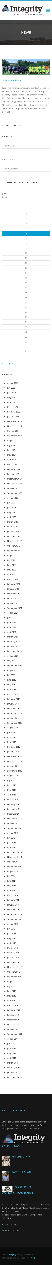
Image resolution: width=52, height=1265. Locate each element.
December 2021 (14, 593)
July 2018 (11, 732)
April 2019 (11, 689)
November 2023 (14, 483)
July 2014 (11, 876)
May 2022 (11, 569)
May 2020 (11, 660)
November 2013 (14, 914)
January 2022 (13, 589)
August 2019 (12, 670)
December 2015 (14, 814)
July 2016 (11, 780)
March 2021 (12, 636)
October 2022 (13, 545)
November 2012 (14, 967)
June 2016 (11, 785)
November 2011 (14, 1024)
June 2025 (11, 392)
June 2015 (11, 842)
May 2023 (11, 512)
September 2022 (14, 550)
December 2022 (14, 536)
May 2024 (11, 455)
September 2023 (14, 493)
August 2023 (12, 498)
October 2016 (13, 766)
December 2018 (14, 708)
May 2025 (11, 397)
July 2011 (11, 1043)
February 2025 (13, 411)
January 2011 (13, 1072)
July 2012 (11, 986)
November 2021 (14, 598)
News (19, 80)
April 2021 (11, 632)
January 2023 (13, 531)
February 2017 (13, 747)
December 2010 (14, 1077)
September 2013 (14, 919)
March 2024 (12, 464)
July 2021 (11, 617)
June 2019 (11, 680)
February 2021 (13, 641)
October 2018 (13, 718)
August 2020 (12, 656)
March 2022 (12, 579)
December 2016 (14, 756)
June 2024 (11, 450)
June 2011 (11, 1048)
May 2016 (11, 790)
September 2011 (14, 1034)
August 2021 (12, 613)
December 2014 (14, 852)
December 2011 (14, 1019)
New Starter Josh (21, 1172)
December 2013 (14, 909)
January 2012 (13, 1015)
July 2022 (11, 560)
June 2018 (11, 737)
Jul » (11, 363)
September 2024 (14, 435)
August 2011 (12, 1039)
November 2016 (14, 761)
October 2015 (13, 823)
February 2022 (13, 584)
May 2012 (11, 995)
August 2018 (12, 727)
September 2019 (14, 665)
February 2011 (13, 1067)
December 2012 (14, 962)
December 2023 (14, 478)
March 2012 (12, 1005)
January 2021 (13, 646)
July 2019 (11, 675)
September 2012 (14, 976)
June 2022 (11, 565)
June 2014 (11, 881)
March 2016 (12, 799)
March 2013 (12, 948)
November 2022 (14, 541)
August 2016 (12, 775)
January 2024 (13, 474)
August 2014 (12, 871)
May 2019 (11, 684)
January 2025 (13, 416)
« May (4, 363)
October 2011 (13, 1029)
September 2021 (14, 608)
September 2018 (14, 723)
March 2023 (12, 522)
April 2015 (11, 847)
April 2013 (11, 943)
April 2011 (11, 1058)
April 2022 (11, 574)
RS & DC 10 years (23, 1187)
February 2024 (13, 469)
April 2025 (11, 402)
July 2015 (11, 837)
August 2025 (12, 383)
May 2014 (11, 885)
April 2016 (11, 794)
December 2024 (14, 421)
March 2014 (12, 895)
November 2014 (14, 857)
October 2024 (13, 431)
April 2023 (11, 517)
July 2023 (11, 502)
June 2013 (11, 933)
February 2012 (13, 1010)
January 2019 (13, 703)
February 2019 (13, 699)
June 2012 (11, 991)
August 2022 (12, 555)
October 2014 (13, 861)
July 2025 (11, 388)
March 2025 (12, 407)
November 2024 (14, 426)
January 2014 (13, 905)
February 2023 (13, 526)
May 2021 (11, 627)
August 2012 (12, 981)
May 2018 (11, 742)
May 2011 (11, 1053)
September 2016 (14, 770)
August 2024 (12, 440)
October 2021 (13, 603)
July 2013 (11, 928)
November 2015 (14, 818)
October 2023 (13, 488)
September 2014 (14, 866)
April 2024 (11, 459)
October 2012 (13, 972)
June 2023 (11, 507)
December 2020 (14, 651)
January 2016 (13, 809)
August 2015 (12, 833)
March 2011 (12, 1062)
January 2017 (13, 751)
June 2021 (11, 622)
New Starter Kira (21, 1157)
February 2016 (13, 804)
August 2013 (12, 924)
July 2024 (11, 445)
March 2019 (12, 694)
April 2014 (11, 890)
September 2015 (14, 828)
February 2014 (13, 900)
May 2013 (11, 938)
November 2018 (14, 713)
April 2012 (11, 1000)
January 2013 (13, 957)
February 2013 (13, 952)
